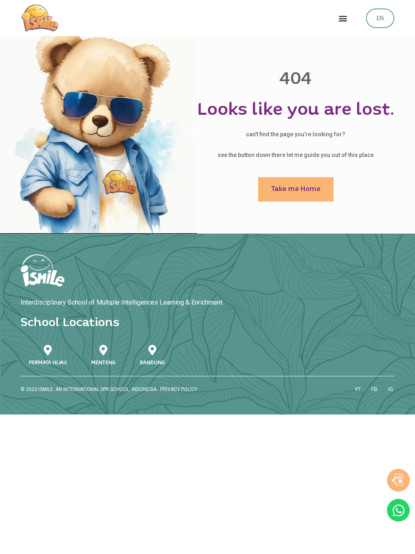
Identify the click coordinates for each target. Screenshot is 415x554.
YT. (358, 389)
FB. (375, 389)
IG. (391, 389)
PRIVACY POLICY (178, 389)
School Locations (70, 323)
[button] (343, 18)
